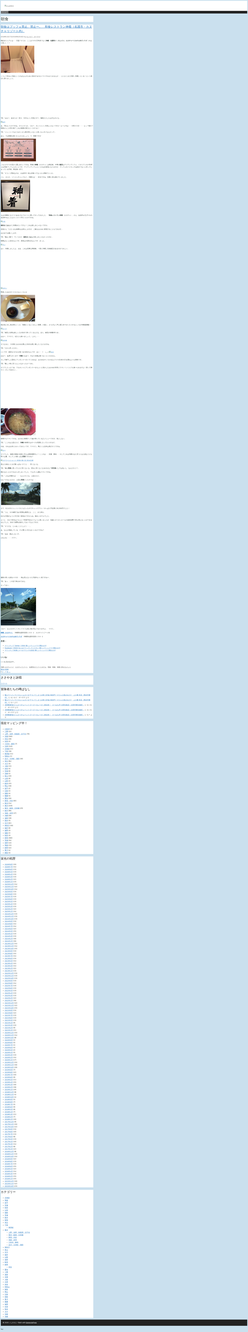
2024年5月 (9, 931)
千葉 (6, 751)
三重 (6, 731)
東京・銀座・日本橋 (12, 808)
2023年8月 (9, 953)
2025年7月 (9, 896)
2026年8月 (9, 864)
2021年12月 (9, 1003)
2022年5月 (9, 991)
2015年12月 (9, 1181)
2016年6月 (9, 1166)
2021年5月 (9, 1020)
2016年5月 (9, 1169)
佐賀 (6, 741)
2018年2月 (9, 1117)
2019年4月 (9, 1082)
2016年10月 (9, 1156)
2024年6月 (9, 929)
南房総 (7, 754)
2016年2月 (9, 1176)
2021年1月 (9, 1030)
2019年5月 (9, 1080)
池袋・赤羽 (9, 813)
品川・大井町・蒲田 (12, 759)
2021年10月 (9, 1008)
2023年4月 (9, 963)
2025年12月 (9, 884)
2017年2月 (9, 1146)
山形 (6, 778)
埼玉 (6, 761)
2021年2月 (9, 1028)
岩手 (6, 788)
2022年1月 (9, 1000)
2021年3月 (9, 1025)
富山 (6, 776)
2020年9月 (9, 1040)
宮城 (6, 771)
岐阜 (6, 783)
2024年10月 (9, 919)
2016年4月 (9, 1171)
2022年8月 (9, 983)
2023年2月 (9, 968)
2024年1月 (9, 941)
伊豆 (6, 739)
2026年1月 (9, 882)
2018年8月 (9, 1102)
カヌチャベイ (9, 667)
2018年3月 (9, 1114)
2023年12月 (9, 944)
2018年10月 (9, 1097)
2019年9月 (9, 1070)
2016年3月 (9, 1174)
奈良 (6, 769)
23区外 (7, 729)
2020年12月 (9, 1033)
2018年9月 (9, 1099)
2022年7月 (9, 986)
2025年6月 (9, 899)
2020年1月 (9, 1060)
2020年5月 (9, 1050)
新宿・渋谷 (9, 801)
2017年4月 (9, 1142)
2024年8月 (9, 924)
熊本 (6, 820)
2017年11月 (9, 1124)
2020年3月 (9, 1055)
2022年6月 (9, 988)
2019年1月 (9, 1090)
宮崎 (6, 774)
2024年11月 (9, 916)
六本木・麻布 (10, 744)
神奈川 (7, 825)
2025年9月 (9, 892)
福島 (6, 833)
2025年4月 (9, 904)
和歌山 (7, 756)
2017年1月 (9, 1149)
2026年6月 (9, 869)
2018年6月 (9, 1107)
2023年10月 (9, 949)
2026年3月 (9, 877)
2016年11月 (9, 1154)
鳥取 (6, 853)
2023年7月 (9, 956)
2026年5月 (9, 872)
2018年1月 (9, 1119)
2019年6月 (9, 1077)
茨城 (6, 840)
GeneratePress (31, 1323)
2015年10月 (9, 1186)
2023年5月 (9, 961)
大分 (6, 764)
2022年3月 (9, 995)
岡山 (6, 786)
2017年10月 (9, 1127)
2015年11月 (9, 1184)
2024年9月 (9, 921)
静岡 (6, 848)
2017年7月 (9, 1134)
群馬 (6, 838)
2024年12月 (9, 914)
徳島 (6, 793)
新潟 (6, 803)
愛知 (6, 798)
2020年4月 (9, 1052)
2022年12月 (9, 973)
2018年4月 (9, 1112)
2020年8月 (9, 1043)
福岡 (6, 830)
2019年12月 (9, 1062)
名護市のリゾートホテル (37, 667)
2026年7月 (9, 867)
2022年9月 (9, 981)
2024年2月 (9, 939)
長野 (6, 843)
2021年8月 (9, 1013)
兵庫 (6, 746)
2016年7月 (9, 1164)
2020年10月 (9, 1038)
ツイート (4, 683)
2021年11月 (9, 1005)
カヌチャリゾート (21, 667)
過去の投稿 (5, 669)
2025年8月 (9, 894)
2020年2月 (9, 1057)
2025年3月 (9, 906)
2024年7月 (9, 926)
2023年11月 (9, 946)
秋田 (6, 835)
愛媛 (6, 796)
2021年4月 (9, 1023)
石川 (6, 823)
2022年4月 (9, 993)
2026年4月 (9, 874)
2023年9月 (9, 951)
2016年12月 (9, 1151)
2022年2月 (9, 998)
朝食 (54, 667)
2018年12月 (9, 1092)
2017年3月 (9, 1144)
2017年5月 (9, 1139)
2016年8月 (9, 1161)
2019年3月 (9, 1085)
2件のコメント (66, 667)
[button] (17, 59)
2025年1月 (9, 911)
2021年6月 (9, 1018)
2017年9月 (9, 1129)
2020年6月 (9, 1047)
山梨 (6, 781)
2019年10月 (9, 1067)
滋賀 (6, 818)
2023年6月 (9, 958)
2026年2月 (9, 879)
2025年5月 (9, 901)
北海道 (7, 749)
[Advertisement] (47, 99)
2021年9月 (9, 1010)
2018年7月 (9, 1104)
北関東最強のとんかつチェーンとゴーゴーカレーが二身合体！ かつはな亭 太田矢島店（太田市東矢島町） (44, 705)
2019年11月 (9, 1065)
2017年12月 (9, 1122)
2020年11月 (9, 1035)
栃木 (6, 811)
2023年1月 (9, 971)
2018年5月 (9, 1109)
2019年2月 (9, 1087)
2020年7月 (9, 1045)
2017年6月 (9, 1137)
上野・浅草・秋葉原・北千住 (15, 734)
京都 (6, 736)
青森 (6, 845)
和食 (49, 667)
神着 (58, 667)
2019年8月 (9, 1072)
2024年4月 (9, 934)
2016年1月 (9, 1179)
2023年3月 (9, 966)
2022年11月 (9, 976)
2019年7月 (9, 1075)
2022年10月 (9, 978)
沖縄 (2, 667)
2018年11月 (9, 1094)
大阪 (6, 766)
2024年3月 (9, 936)
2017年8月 (9, 1132)
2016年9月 (9, 1159)
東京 (6, 806)
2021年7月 (9, 1015)
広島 (6, 791)
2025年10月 (9, 889)
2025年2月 (9, 909)
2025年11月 (9, 887)
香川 (6, 850)
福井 (6, 828)
